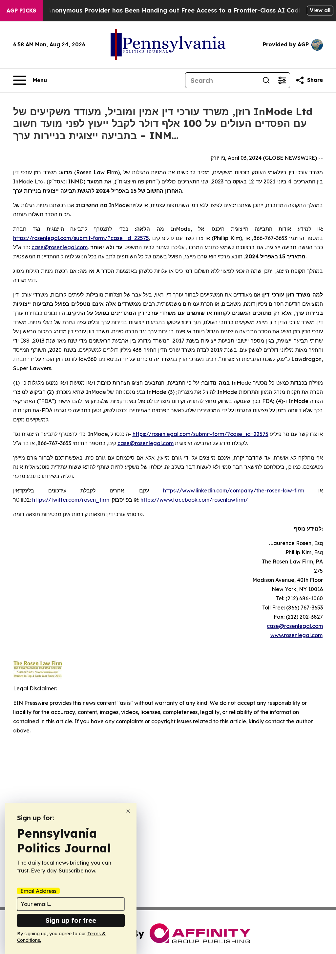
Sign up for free (71, 920)
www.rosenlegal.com (296, 635)
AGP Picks (21, 10)
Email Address (38, 891)
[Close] (128, 811)
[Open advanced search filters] (282, 80)
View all (320, 10)
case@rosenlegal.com (295, 626)
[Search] (266, 80)
